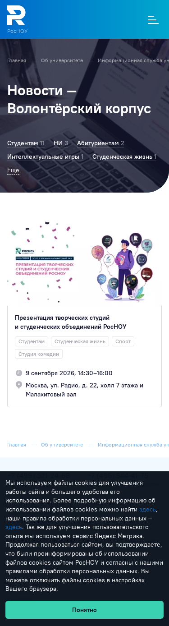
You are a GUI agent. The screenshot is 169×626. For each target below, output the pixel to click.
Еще (13, 170)
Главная (17, 60)
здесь (147, 509)
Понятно (84, 610)
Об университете (62, 60)
